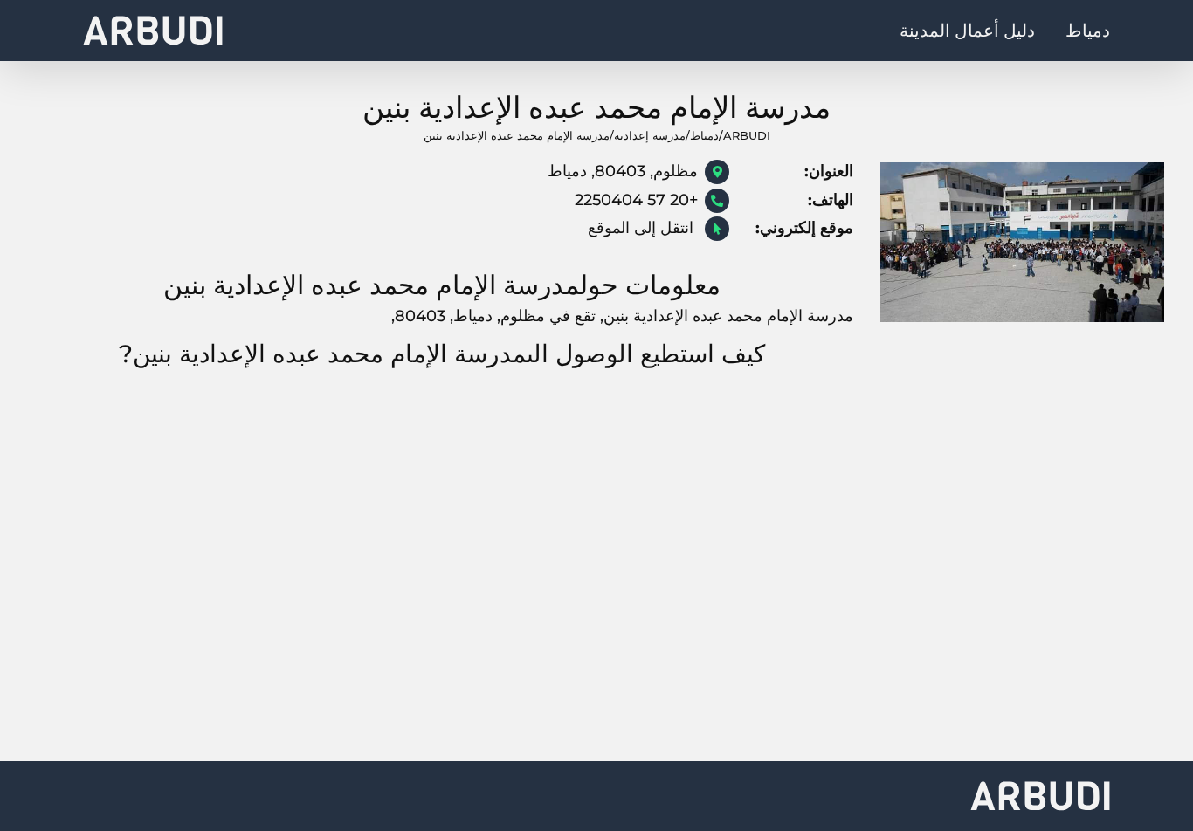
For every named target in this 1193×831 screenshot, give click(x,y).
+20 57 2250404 (636, 199)
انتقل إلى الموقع (643, 227)
